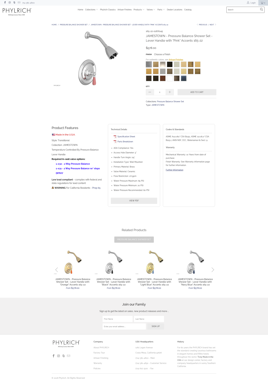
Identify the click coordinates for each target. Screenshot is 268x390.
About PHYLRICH (101, 347)
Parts (160, 10)
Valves (150, 10)
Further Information (174, 170)
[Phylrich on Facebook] (4, 3)
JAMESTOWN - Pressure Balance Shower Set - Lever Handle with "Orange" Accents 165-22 (73, 262)
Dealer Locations (174, 10)
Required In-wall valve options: (68, 159)
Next (212, 25)
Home (80, 10)
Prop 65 (96, 188)
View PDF (134, 201)
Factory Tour (99, 353)
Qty (148, 86)
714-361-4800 (28, 3)
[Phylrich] (23, 12)
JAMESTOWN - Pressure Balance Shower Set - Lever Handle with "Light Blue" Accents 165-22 (154, 262)
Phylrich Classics (108, 10)
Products (138, 10)
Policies (97, 368)
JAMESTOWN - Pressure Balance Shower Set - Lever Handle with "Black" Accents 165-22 (113, 262)
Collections (90, 10)
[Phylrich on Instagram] (9, 3)
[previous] (57, 270)
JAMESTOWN (157, 105)
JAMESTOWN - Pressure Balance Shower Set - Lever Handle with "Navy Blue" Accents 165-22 (195, 262)
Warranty (98, 363)
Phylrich (62, 378)
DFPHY (59, 173)
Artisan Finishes (125, 10)
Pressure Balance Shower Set (170, 101)
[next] (212, 270)
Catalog (188, 10)
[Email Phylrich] (19, 3)
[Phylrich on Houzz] (14, 3)
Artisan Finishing (101, 358)
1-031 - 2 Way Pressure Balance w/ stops (78, 168)
